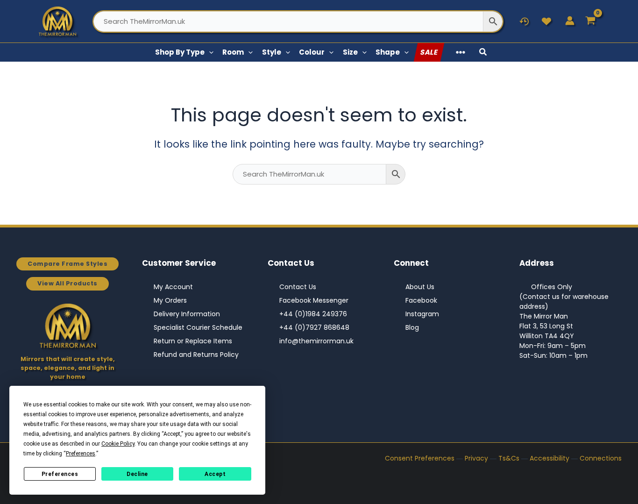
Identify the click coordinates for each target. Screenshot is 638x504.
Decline (137, 474)
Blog (412, 327)
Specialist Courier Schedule (198, 327)
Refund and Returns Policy (196, 354)
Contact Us (297, 286)
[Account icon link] (569, 20)
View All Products (67, 283)
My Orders (170, 300)
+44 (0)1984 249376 (313, 314)
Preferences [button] (80, 453)
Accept (215, 474)
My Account (173, 286)
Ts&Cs (508, 458)
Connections (601, 458)
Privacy (476, 458)
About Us (419, 286)
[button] (209, 52)
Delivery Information (187, 314)
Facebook (421, 300)
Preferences (60, 474)
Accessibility (549, 458)
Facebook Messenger (313, 300)
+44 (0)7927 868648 (314, 327)
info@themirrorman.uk (316, 341)
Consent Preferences (419, 458)
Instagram (422, 314)
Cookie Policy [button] (118, 443)
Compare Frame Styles (67, 264)
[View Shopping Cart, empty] (590, 21)
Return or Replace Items (193, 341)
